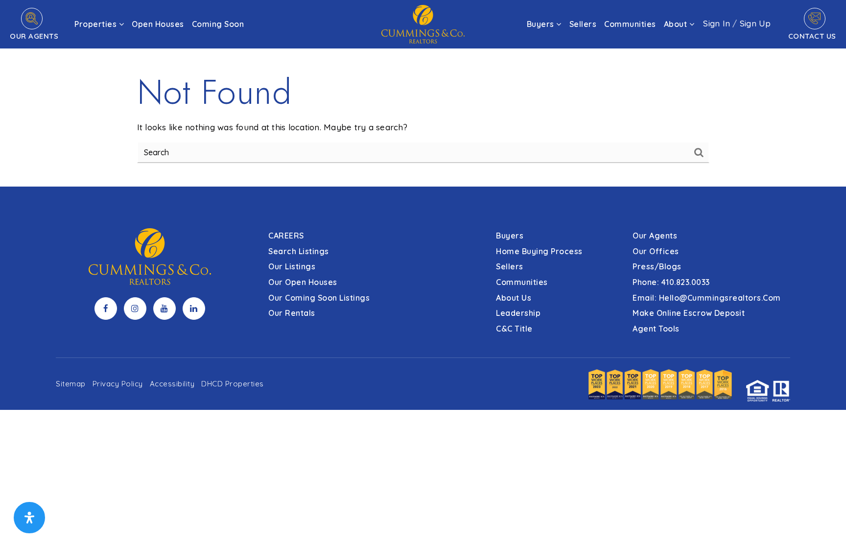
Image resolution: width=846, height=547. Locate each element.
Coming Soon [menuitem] (218, 24)
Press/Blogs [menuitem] (657, 266)
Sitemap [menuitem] (71, 383)
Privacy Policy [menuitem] (118, 383)
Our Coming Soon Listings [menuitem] (319, 298)
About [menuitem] (676, 24)
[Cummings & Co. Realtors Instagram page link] (135, 308)
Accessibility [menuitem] (172, 383)
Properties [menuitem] (96, 24)
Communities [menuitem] (630, 24)
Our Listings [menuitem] (291, 266)
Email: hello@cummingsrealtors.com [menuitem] (707, 298)
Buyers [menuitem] (542, 24)
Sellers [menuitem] (583, 24)
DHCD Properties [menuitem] (232, 383)
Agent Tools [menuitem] (656, 328)
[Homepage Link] (423, 23)
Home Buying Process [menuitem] (539, 251)
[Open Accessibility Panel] (29, 517)
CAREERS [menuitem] (286, 235)
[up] (824, 524)
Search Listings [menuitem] (298, 251)
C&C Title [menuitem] (514, 328)
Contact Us (812, 36)
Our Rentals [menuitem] (291, 313)
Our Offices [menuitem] (656, 251)
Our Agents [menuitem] (655, 235)
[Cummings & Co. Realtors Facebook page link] (105, 308)
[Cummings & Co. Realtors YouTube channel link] (164, 308)
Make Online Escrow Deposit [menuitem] (689, 313)
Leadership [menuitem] (518, 313)
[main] (423, 93)
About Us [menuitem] (513, 298)
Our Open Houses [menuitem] (302, 282)
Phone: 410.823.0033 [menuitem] (671, 282)
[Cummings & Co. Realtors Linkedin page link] (194, 308)
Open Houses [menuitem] (158, 24)
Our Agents (34, 36)
